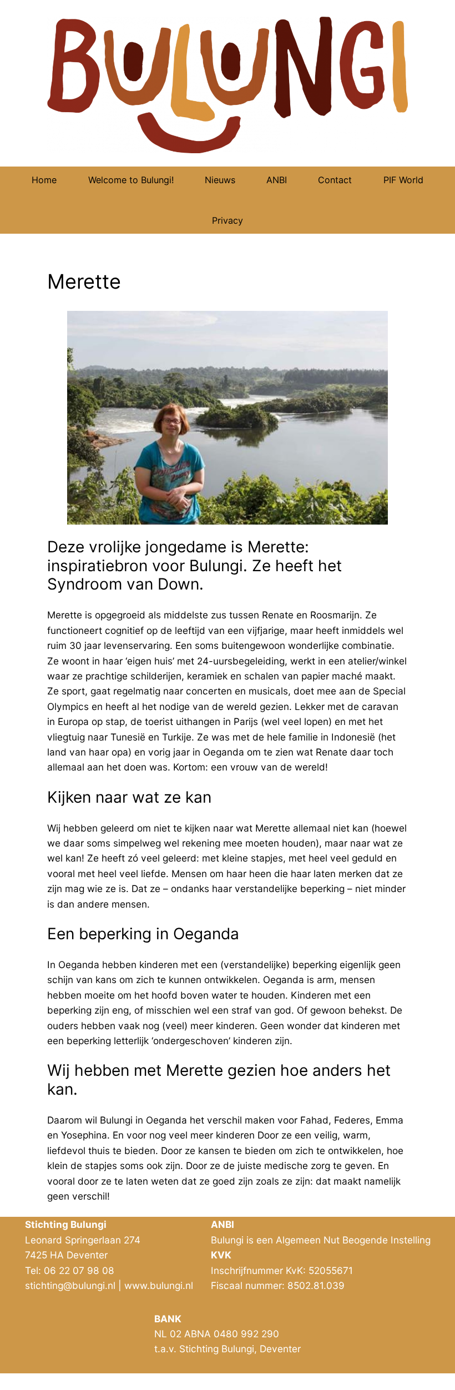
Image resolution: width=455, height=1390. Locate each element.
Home (44, 179)
